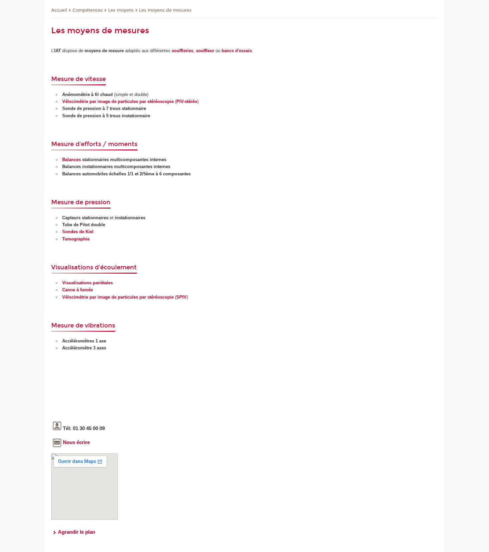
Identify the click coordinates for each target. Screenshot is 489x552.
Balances (71, 159)
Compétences (88, 10)
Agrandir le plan (76, 532)
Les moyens (121, 10)
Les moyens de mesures (165, 10)
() (130, 101)
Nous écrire (76, 442)
